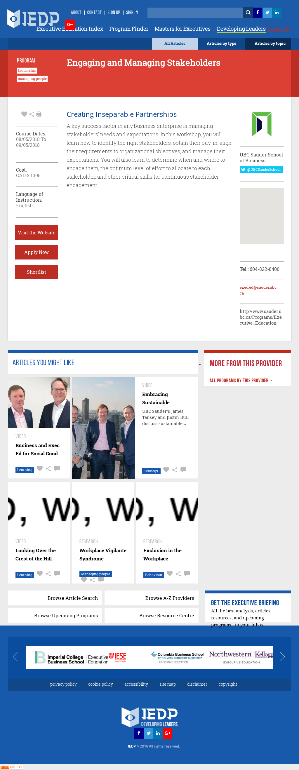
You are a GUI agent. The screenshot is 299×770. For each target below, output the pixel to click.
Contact (94, 13)
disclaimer (197, 684)
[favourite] (24, 113)
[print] (38, 114)
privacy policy (63, 684)
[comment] (56, 468)
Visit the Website (36, 232)
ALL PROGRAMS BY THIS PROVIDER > (241, 380)
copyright (228, 684)
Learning (24, 469)
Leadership (27, 70)
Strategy (151, 470)
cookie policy (100, 684)
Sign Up (114, 13)
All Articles (174, 43)
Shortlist (36, 272)
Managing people (95, 574)
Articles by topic (270, 43)
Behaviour (153, 574)
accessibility (136, 684)
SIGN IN (132, 13)
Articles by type (221, 43)
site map (167, 684)
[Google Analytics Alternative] (11, 766)
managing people (32, 78)
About (76, 13)
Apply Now (36, 252)
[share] (31, 113)
